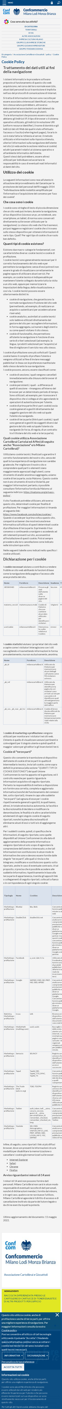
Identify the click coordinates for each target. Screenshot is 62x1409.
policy (48, 54)
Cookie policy (9, 1330)
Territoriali (31, 30)
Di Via (31, 33)
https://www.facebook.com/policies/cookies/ (27, 514)
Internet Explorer (19, 1159)
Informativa (12, 1355)
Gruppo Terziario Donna (31, 49)
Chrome (14, 1166)
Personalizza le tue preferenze (18, 1361)
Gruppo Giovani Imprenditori (31, 46)
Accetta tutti (13, 1367)
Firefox (13, 1170)
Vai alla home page (31, 1260)
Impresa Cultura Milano (31, 39)
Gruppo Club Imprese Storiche (31, 42)
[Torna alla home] (31, 16)
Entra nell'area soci (53, 2)
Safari (13, 1163)
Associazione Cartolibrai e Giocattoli (29, 54)
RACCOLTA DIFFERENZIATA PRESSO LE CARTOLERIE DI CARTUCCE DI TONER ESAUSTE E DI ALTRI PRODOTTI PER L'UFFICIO (30, 1298)
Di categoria (31, 26)
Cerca (58, 2)
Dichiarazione (36, 1355)
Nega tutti (57, 1314)
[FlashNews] (31, 1291)
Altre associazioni (31, 36)
